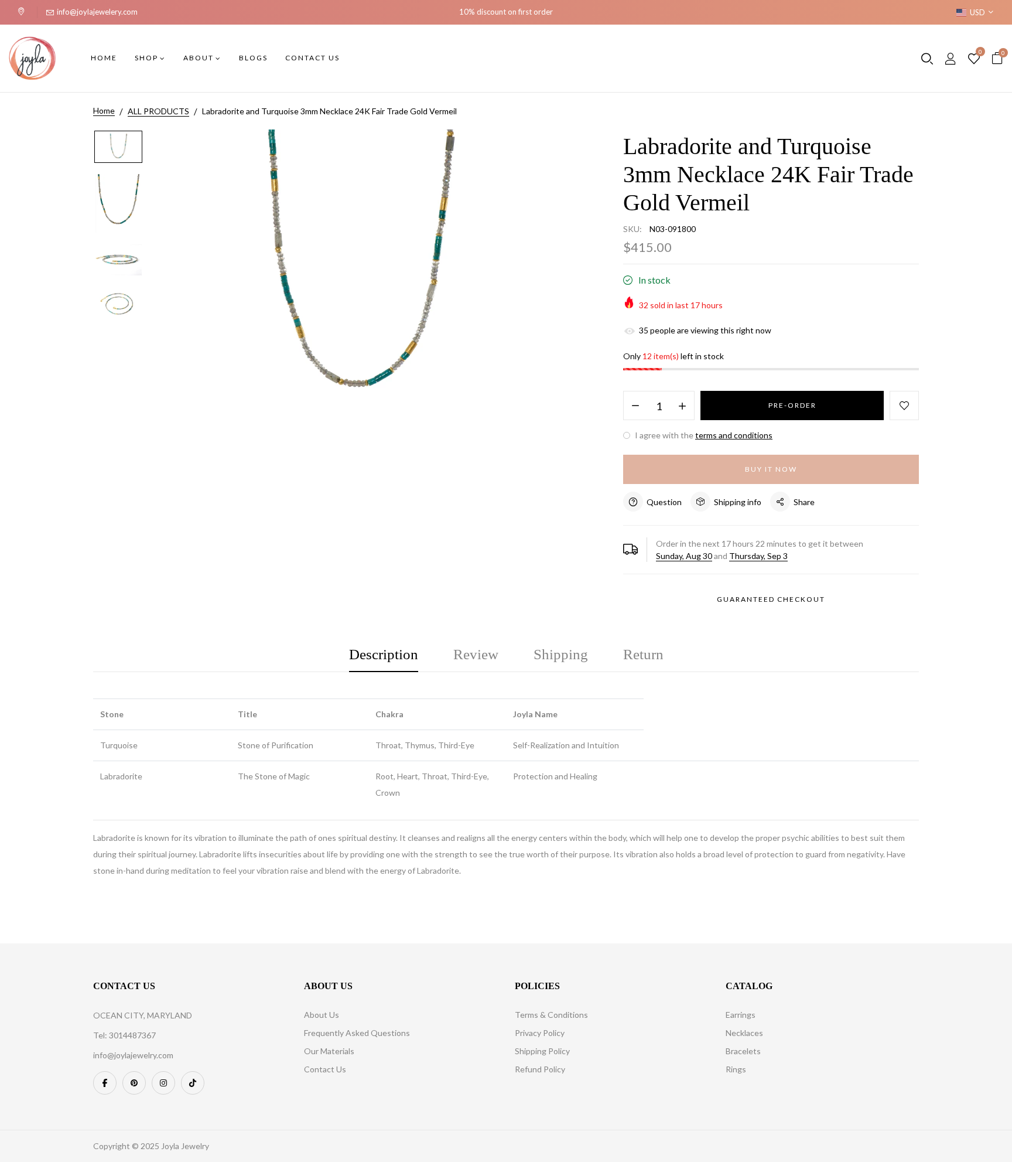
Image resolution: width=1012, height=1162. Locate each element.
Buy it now (771, 469)
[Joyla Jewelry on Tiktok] (192, 1083)
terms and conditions (733, 435)
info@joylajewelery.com (97, 11)
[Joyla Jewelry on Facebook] (105, 1083)
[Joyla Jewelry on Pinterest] (134, 1083)
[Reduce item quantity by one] (635, 406)
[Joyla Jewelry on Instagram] (163, 1083)
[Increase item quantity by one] (682, 406)
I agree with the (702, 435)
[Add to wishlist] (904, 405)
